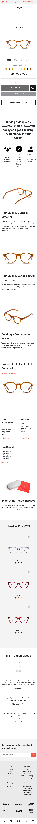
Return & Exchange (27, 778)
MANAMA (18, 560)
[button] (35, 2)
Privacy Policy (27, 771)
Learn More (6, 438)
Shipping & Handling (27, 776)
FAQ (27, 769)
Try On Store (18, 94)
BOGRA (18, 630)
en (34, 8)
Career (10, 771)
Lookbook (10, 786)
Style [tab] (18, 671)
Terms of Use (27, 773)
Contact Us (10, 773)
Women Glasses (27, 788)
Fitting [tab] (18, 667)
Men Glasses (27, 786)
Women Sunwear (27, 792)
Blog (10, 776)
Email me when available (18, 103)
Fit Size (10, 788)
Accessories (27, 794)
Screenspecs (10, 778)
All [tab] (18, 662)
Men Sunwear (27, 790)
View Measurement (11, 374)
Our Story (10, 769)
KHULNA (18, 595)
